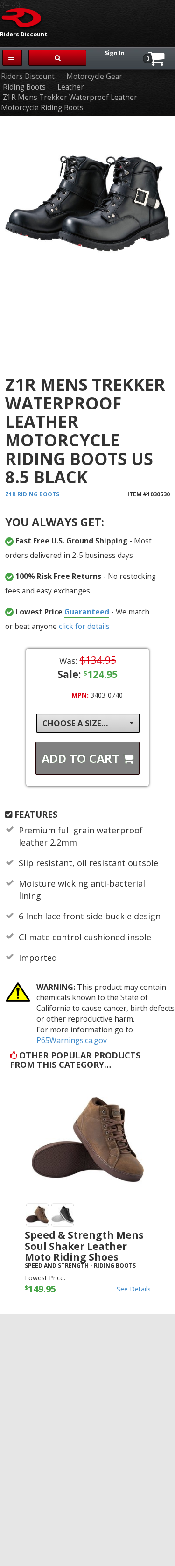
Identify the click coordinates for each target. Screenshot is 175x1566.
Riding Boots (24, 87)
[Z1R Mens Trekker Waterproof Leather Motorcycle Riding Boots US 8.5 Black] (87, 238)
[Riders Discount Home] (22, 17)
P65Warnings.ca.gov (71, 1040)
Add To (82, 758)
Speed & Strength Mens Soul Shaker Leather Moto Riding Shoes (84, 1245)
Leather (70, 87)
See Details (134, 1288)
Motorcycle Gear (94, 76)
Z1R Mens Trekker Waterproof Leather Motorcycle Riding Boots (69, 102)
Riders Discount (28, 76)
